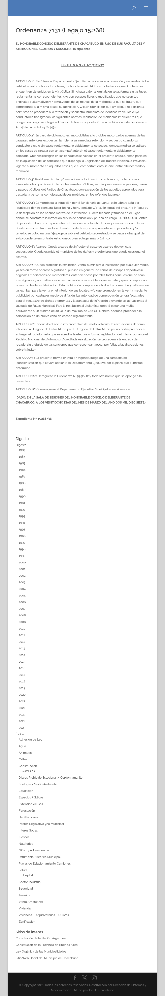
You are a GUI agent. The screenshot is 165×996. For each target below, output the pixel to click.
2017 (22, 675)
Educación (26, 791)
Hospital (27, 875)
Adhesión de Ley (30, 739)
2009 (22, 622)
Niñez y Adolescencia (34, 850)
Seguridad (26, 888)
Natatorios (26, 844)
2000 (22, 562)
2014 (22, 655)
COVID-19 (28, 771)
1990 (22, 496)
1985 (22, 463)
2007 (22, 609)
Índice (20, 734)
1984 (22, 456)
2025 (22, 728)
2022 (22, 708)
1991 (22, 503)
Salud (23, 870)
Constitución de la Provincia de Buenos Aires (46, 945)
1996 (22, 536)
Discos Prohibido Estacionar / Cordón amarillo (50, 777)
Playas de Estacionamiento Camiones (45, 863)
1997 (22, 542)
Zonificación (27, 921)
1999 (22, 556)
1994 (22, 523)
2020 (22, 694)
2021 (22, 701)
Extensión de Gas (31, 804)
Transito (24, 895)
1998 (22, 549)
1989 (22, 489)
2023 (22, 714)
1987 (22, 476)
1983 (22, 450)
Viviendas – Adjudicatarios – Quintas (44, 915)
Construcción (28, 766)
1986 (22, 470)
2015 (22, 661)
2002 (22, 575)
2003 (22, 582)
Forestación (27, 810)
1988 (22, 483)
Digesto (21, 445)
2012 (22, 642)
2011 (22, 635)
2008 (22, 615)
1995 (22, 529)
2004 (22, 589)
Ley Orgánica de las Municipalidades (41, 951)
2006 (22, 602)
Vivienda (25, 908)
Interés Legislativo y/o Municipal (41, 824)
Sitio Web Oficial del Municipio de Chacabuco (47, 958)
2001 (22, 569)
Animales (25, 753)
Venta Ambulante (31, 902)
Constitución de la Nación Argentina (41, 938)
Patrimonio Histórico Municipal (40, 857)
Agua (22, 746)
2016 (22, 668)
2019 (22, 688)
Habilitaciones (28, 817)
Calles (23, 759)
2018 (22, 681)
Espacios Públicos (31, 797)
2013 (22, 648)
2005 (22, 595)
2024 (22, 721)
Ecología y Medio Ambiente (38, 784)
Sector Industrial (30, 882)
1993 (22, 516)
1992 (22, 509)
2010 (22, 628)
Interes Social (28, 830)
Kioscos (24, 837)
